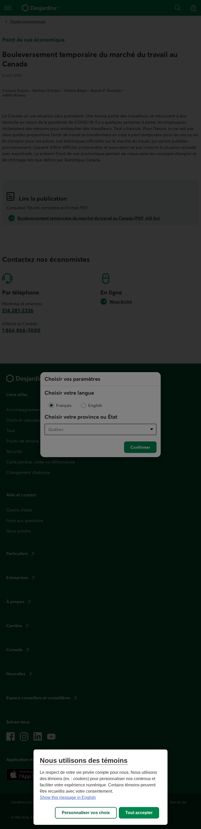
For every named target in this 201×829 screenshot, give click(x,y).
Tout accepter (139, 812)
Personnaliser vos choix (86, 812)
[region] (101, 787)
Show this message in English (68, 797)
